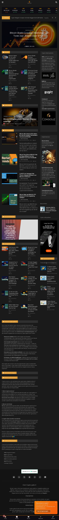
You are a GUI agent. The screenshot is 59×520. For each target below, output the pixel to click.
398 (35, 161)
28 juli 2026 (9, 232)
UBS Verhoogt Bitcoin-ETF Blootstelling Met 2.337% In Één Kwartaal (32, 90)
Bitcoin (3, 405)
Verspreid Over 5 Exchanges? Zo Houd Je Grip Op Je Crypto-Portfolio (13, 265)
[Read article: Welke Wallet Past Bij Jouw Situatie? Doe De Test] (5, 306)
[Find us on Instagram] (34, 477)
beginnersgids (15, 428)
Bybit (5, 454)
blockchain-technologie (8, 397)
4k (24, 123)
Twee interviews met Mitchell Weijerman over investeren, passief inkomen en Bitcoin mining (29, 231)
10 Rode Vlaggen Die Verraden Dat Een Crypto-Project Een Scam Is (33, 265)
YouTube (26, 346)
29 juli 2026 (19, 123)
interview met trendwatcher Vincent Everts (14, 345)
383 (35, 140)
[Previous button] (4, 34)
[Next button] (54, 34)
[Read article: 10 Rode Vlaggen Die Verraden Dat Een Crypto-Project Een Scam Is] (24, 263)
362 (11, 67)
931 (14, 232)
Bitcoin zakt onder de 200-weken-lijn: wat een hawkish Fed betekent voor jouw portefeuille (28, 135)
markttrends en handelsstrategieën (25, 331)
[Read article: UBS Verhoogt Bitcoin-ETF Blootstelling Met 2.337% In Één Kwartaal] (24, 88)
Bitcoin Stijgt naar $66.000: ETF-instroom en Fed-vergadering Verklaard (28, 196)
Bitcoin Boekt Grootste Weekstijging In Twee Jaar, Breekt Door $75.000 (33, 59)
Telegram (44, 493)
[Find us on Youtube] (13, 477)
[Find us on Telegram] (29, 477)
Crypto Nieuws (29, 28)
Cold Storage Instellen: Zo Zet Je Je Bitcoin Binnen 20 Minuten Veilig (32, 280)
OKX (5, 452)
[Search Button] (56, 2)
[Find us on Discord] (45, 477)
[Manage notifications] (4, 516)
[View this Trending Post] (4, 123)
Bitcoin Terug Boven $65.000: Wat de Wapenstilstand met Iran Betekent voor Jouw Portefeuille (28, 156)
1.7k (33, 237)
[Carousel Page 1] (25, 46)
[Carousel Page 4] (30, 46)
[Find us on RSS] (19, 477)
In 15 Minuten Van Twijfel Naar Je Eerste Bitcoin (32, 293)
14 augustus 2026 (25, 161)
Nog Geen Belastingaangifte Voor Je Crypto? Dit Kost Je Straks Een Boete (32, 308)
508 (11, 259)
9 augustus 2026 (24, 180)
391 (34, 201)
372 (11, 100)
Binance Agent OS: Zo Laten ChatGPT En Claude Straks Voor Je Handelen (14, 59)
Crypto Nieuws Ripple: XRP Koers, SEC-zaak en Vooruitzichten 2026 (52, 305)
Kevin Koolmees (26, 40)
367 (30, 83)
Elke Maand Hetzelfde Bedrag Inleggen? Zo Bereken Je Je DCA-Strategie (13, 280)
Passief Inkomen (8, 116)
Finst (5, 456)
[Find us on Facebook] (39, 477)
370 (11, 273)
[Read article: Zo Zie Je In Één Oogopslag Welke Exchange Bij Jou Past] (5, 293)
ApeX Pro (6, 461)
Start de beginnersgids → (43, 511)
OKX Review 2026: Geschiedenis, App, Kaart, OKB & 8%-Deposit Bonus (14, 251)
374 (30, 259)
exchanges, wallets (15, 422)
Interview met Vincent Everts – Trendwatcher (11, 228)
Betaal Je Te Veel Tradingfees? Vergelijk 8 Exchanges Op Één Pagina (32, 251)
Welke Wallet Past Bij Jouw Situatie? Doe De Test (14, 306)
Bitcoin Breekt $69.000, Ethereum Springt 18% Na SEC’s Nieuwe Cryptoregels (29, 34)
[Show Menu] (2, 2)
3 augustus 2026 (24, 140)
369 (30, 67)
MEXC (5, 459)
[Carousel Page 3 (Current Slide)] (28, 46)
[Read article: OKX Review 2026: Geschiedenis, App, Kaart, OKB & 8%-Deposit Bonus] (5, 249)
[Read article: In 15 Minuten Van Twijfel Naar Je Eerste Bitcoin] (24, 293)
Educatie (10, 224)
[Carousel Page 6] (33, 46)
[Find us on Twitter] (24, 477)
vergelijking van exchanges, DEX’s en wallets (26, 359)
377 (30, 273)
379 (30, 316)
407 (35, 180)
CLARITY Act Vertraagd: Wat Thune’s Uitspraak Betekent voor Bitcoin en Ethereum (28, 175)
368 (30, 98)
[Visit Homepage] (29, 2)
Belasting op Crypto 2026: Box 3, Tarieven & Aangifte (24, 17)
